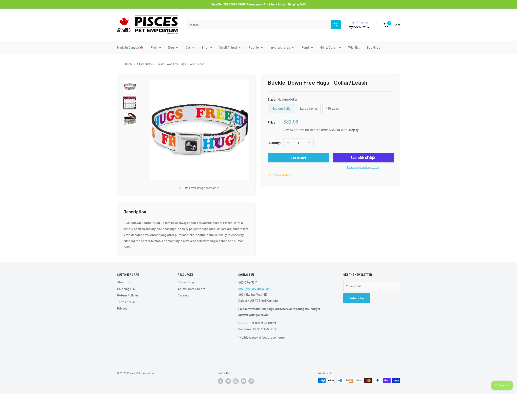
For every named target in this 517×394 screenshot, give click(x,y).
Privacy (122, 308)
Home (129, 64)
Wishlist (354, 47)
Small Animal (228, 47)
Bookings (373, 47)
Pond (305, 47)
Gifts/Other (328, 47)
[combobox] (258, 24)
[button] (280, 175)
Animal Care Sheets (191, 289)
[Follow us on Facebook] (220, 381)
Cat (187, 47)
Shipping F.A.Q (127, 289)
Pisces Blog (186, 282)
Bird (205, 47)
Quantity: (274, 143)
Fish (154, 47)
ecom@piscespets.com (254, 288)
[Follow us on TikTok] (251, 381)
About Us (123, 282)
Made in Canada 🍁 (130, 47)
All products (144, 64)
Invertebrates (280, 47)
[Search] (336, 24)
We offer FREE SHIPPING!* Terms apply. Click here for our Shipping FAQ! (258, 4)
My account (357, 27)
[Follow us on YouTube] (243, 381)
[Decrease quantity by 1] (288, 142)
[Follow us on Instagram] (236, 381)
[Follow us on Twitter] (228, 381)
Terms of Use (126, 302)
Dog (171, 47)
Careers (183, 295)
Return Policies (128, 295)
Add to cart (298, 157)
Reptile (254, 47)
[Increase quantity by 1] (309, 142)
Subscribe (356, 298)
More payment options (363, 167)
